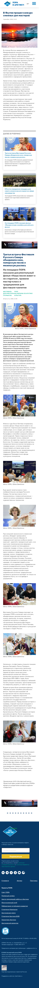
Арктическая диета (8, 913)
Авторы (19, 880)
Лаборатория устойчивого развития (15, 906)
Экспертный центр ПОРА (14, 952)
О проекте (5, 880)
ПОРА (16, 291)
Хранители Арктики (9, 920)
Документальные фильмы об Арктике (18, 293)
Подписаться (16, 856)
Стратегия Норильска (9, 909)
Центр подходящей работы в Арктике (15, 899)
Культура (17, 295)
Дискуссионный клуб (9, 902)
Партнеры (33, 880)
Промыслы (7, 295)
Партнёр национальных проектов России (14, 972)
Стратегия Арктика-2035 (10, 916)
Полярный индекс (8, 896)
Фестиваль (7, 291)
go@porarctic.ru (32, 948)
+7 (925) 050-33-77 (19, 944)
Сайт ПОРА (5, 892)
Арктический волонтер (10, 923)
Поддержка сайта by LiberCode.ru (12, 976)
